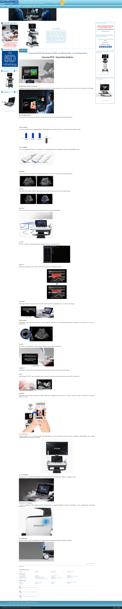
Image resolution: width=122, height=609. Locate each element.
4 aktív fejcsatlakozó (22, 576)
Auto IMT (36, 571)
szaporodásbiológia (38, 583)
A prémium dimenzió (104, 100)
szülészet (52, 583)
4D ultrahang (37, 576)
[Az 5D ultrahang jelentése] (10, 66)
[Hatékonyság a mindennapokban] (105, 72)
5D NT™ (20, 571)
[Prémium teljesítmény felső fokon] (9, 88)
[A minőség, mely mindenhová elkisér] (9, 109)
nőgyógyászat (69, 582)
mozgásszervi (53, 582)
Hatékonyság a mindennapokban (104, 74)
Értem (114, 607)
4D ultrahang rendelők (27, 6)
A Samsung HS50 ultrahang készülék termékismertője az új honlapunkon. (57, 53)
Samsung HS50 (56, 28)
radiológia (20, 583)
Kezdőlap (3, 6)
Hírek (38, 6)
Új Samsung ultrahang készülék (105, 39)
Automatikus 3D (53, 571)
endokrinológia (21, 582)
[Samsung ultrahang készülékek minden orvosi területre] (105, 47)
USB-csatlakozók (53, 578)
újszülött (68, 583)
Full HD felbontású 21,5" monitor (40, 577)
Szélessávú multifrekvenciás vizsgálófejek (41, 578)
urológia (20, 584)
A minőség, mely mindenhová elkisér (9, 111)
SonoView (20, 578)
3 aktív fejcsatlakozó (54, 575)
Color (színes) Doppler (70, 571)
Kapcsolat (14, 6)
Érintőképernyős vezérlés (23, 577)
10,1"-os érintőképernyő (23, 575)
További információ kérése (90, 563)
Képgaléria (23, 50)
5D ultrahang (53, 576)
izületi (36, 582)
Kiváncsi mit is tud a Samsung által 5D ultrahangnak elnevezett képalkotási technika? (10, 68)
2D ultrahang (37, 575)
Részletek (118, 607)
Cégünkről (8, 6)
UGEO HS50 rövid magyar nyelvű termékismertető (29, 587)
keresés (56, 2)
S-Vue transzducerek (70, 577)
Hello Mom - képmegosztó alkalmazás (56, 577)
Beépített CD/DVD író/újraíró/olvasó (72, 576)
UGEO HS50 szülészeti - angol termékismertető (29, 596)
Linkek (34, 6)
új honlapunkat (105, 31)
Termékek (19, 6)
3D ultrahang (69, 575)
